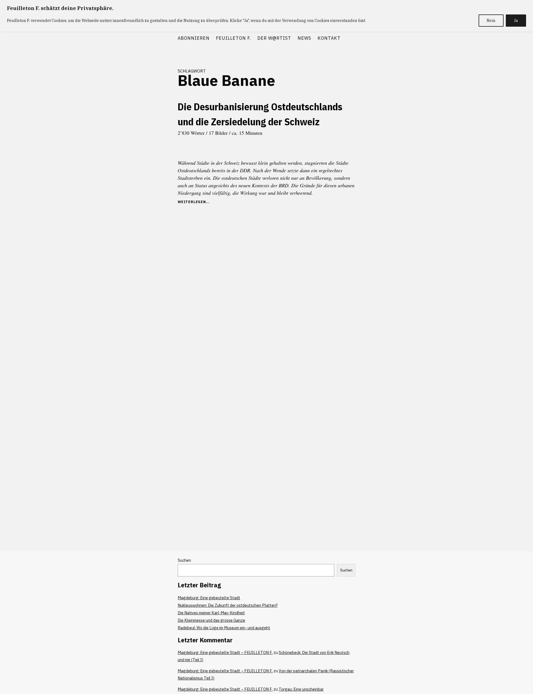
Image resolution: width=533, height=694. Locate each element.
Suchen (184, 560)
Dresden (147, 170)
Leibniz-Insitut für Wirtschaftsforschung (152, 214)
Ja (516, 20)
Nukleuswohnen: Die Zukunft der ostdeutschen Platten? (228, 605)
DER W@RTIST (274, 38)
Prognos (162, 247)
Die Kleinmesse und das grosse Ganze (211, 620)
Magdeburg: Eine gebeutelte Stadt (209, 597)
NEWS (304, 38)
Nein (491, 20)
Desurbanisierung (155, 160)
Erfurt (163, 170)
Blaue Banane (141, 150)
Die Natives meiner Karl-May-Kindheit (211, 612)
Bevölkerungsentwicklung (149, 140)
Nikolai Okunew (140, 247)
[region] (266, 15)
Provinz (137, 257)
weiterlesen (198, 201)
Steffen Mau (158, 267)
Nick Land (161, 237)
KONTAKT (329, 38)
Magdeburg (160, 227)
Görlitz (139, 190)
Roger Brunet (157, 257)
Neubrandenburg (136, 237)
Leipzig (142, 227)
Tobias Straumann (155, 277)
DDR (134, 160)
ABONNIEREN (194, 38)
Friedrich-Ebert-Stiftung (149, 180)
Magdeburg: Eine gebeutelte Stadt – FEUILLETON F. (225, 652)
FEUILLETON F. (233, 38)
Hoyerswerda (158, 190)
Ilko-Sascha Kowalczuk (151, 200)
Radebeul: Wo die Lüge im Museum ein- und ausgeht (224, 627)
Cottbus (162, 150)
